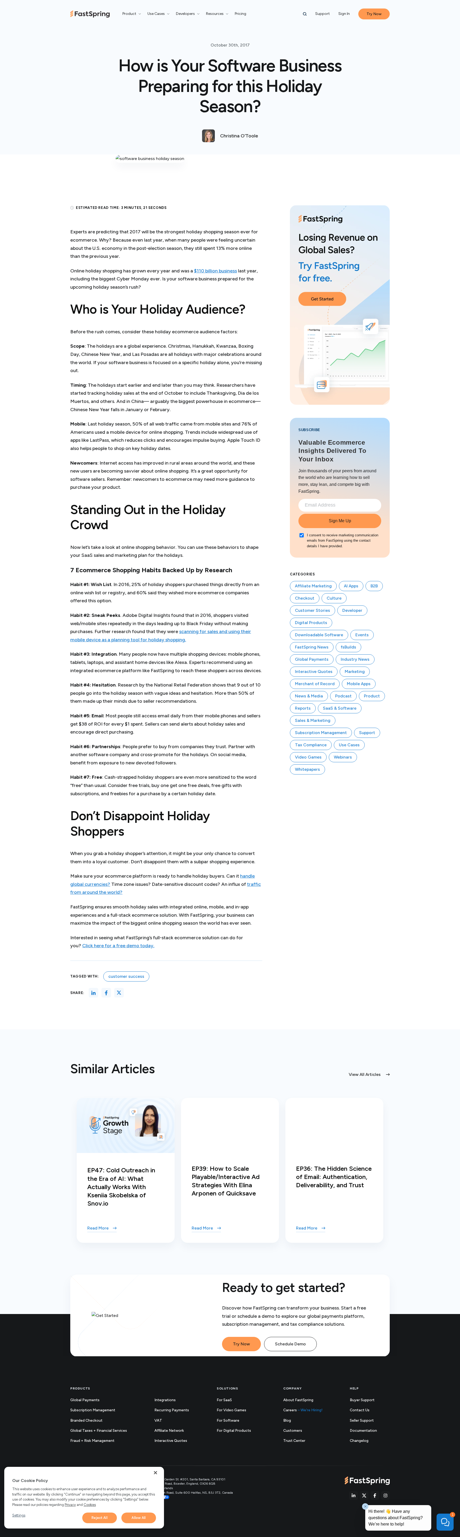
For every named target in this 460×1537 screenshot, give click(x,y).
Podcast (343, 695)
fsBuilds (348, 647)
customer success (126, 976)
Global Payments (311, 659)
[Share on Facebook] (106, 992)
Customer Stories (312, 610)
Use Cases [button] (156, 13)
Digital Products (311, 622)
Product (372, 695)
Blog (287, 1420)
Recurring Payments (171, 1410)
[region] (84, 1497)
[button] (305, 14)
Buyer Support (362, 1400)
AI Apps (351, 585)
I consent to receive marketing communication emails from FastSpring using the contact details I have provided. (342, 540)
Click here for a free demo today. (118, 946)
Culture (334, 598)
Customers (292, 1430)
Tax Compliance (311, 744)
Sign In (344, 13)
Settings (18, 1515)
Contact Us (359, 1410)
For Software (228, 1420)
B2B (374, 585)
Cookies (90, 1505)
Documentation (369, 1431)
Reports (303, 708)
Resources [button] (215, 13)
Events (362, 634)
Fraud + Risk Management (92, 1440)
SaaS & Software (339, 708)
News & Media (309, 695)
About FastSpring (298, 1400)
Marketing (355, 671)
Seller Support (367, 1421)
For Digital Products (234, 1430)
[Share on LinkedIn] (93, 992)
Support (322, 13)
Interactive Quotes (313, 671)
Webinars (343, 757)
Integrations (165, 1400)
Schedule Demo (290, 1343)
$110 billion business (215, 271)
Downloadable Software (319, 634)
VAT (158, 1420)
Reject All (99, 1518)
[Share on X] (119, 992)
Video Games (308, 757)
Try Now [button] (374, 14)
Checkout (304, 598)
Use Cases (349, 744)
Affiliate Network (169, 1430)
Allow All (139, 1518)
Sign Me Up (340, 521)
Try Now (241, 1343)
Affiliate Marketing (313, 585)
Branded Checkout (86, 1420)
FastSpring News (311, 647)
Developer (352, 610)
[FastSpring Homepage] (367, 1480)
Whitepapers (307, 769)
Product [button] (129, 13)
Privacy (70, 1505)
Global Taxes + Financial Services (98, 1430)
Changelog (365, 1441)
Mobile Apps (359, 683)
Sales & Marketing (312, 720)
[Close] (155, 1473)
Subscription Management (321, 732)
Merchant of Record (315, 683)
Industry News (355, 659)
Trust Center (300, 1441)
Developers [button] (185, 13)
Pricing (240, 13)
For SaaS (224, 1400)
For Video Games (231, 1410)
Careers (303, 1410)
